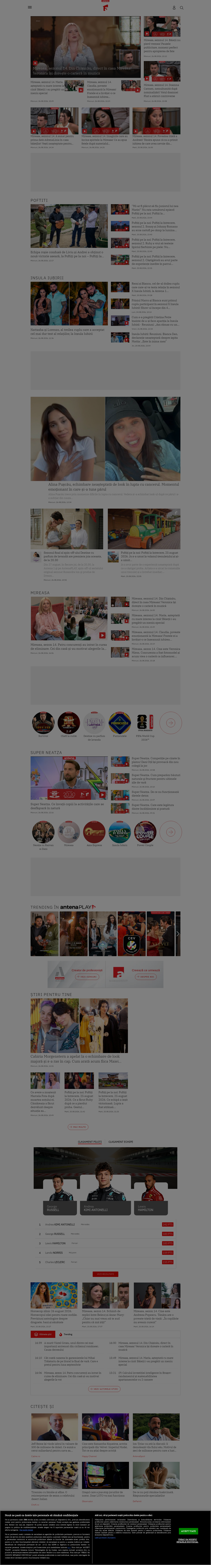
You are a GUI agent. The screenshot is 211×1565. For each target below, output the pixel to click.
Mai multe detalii (26, 1530)
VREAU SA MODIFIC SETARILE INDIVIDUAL (187, 1540)
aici (69, 1547)
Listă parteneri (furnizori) (105, 1538)
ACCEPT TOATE (188, 1531)
